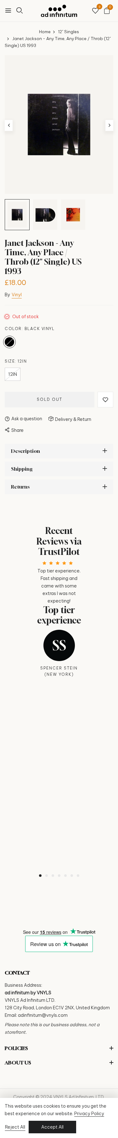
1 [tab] (40, 875)
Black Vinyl (9, 342)
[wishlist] (95, 11)
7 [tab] (78, 875)
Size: (16, 361)
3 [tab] (53, 875)
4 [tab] (59, 875)
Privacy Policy (89, 1113)
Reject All (15, 1127)
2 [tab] (46, 875)
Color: (29, 328)
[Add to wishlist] (105, 399)
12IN (12, 374)
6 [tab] (71, 875)
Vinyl (17, 294)
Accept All (52, 1127)
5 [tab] (65, 875)
